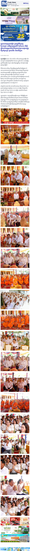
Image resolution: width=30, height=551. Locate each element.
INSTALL (26, 3)
